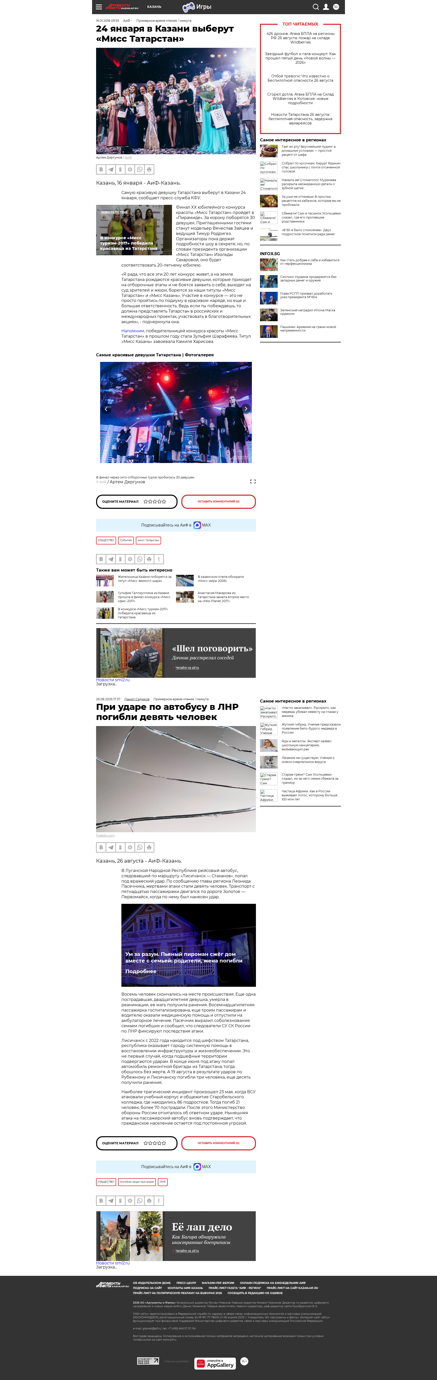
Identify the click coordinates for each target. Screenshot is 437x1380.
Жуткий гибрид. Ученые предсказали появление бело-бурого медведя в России (311, 728)
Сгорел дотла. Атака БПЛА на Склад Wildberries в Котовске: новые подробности (300, 98)
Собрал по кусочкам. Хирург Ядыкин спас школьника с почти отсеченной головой (311, 167)
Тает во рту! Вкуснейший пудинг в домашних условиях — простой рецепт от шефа (309, 151)
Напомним (132, 330)
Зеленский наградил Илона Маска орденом (307, 312)
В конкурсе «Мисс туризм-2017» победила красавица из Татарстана (143, 613)
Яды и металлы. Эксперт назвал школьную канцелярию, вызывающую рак (307, 745)
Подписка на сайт (147, 1288)
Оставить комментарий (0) (218, 501)
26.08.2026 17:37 (108, 699)
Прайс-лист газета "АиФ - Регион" (235, 1288)
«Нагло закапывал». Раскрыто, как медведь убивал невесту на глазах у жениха (310, 712)
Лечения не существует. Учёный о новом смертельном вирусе (308, 760)
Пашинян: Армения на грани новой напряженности (308, 328)
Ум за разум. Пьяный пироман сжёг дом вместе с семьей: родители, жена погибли (184, 957)
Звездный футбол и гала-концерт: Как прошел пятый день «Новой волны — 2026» (300, 58)
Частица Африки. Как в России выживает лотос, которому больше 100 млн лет (309, 795)
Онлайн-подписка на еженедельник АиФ (273, 1283)
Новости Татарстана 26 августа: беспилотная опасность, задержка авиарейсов (300, 119)
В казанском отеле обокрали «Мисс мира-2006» (221, 579)
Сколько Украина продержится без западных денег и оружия (308, 278)
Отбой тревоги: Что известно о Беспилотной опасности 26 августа (300, 78)
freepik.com (105, 835)
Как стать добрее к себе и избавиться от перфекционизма (309, 262)
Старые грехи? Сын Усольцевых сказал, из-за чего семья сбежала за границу (310, 778)
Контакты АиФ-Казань (185, 1288)
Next (246, 409)
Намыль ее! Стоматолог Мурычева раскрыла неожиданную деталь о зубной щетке (309, 184)
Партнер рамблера (177, 1361)
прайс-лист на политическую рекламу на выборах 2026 (177, 1293)
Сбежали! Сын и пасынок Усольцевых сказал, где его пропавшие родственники (311, 217)
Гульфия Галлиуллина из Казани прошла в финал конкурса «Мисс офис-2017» (144, 597)
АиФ (128, 157)
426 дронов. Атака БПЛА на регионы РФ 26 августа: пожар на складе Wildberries (301, 38)
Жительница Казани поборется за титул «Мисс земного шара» (144, 579)
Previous (106, 409)
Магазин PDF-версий (218, 1283)
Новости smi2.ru (113, 679)
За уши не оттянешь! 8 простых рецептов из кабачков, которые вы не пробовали (311, 201)
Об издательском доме (152, 1283)
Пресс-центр (186, 1283)
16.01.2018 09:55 (107, 21)
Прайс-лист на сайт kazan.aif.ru (292, 1288)
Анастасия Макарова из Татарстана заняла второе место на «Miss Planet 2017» (223, 597)
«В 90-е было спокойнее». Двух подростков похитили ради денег (308, 232)
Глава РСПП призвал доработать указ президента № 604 (306, 295)
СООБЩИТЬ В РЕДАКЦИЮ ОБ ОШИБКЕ (255, 1293)
